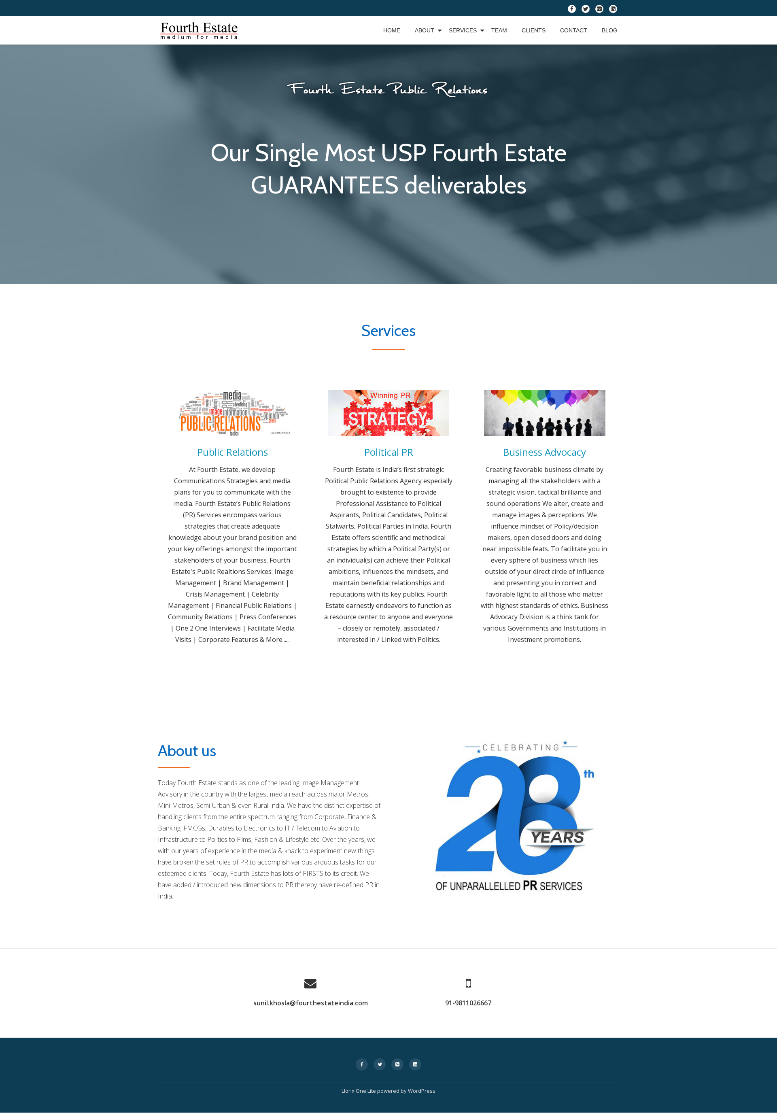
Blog (610, 30)
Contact (573, 30)
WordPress (421, 1090)
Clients (534, 30)
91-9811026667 (468, 1002)
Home (391, 30)
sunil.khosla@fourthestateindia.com (310, 1002)
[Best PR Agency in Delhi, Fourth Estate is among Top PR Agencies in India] (200, 30)
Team (499, 30)
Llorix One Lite (359, 1090)
